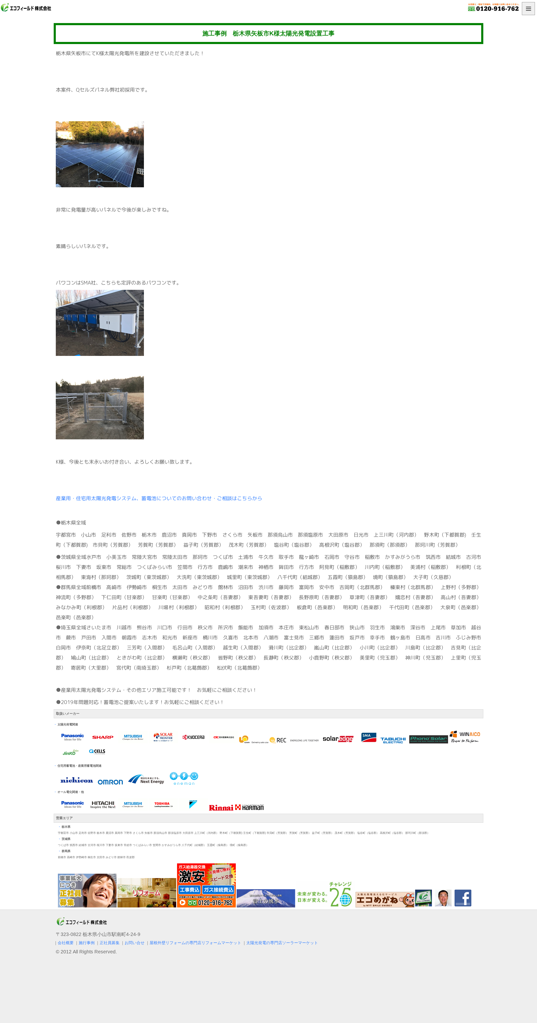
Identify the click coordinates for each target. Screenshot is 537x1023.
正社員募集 (110, 943)
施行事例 (87, 943)
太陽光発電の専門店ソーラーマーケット (282, 943)
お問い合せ (135, 943)
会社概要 (66, 943)
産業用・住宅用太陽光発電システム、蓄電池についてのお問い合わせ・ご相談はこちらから (159, 498)
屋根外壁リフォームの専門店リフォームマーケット (195, 943)
